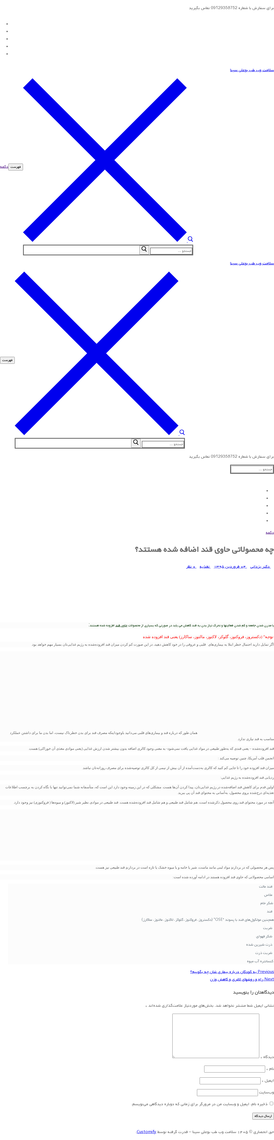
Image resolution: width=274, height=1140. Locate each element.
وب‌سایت (266, 1092)
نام (270, 1069)
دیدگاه (267, 1057)
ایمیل (268, 1080)
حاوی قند (121, 625)
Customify (146, 1132)
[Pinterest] (1, 54)
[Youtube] (1, 39)
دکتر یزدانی (260, 566)
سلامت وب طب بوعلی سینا (252, 70)
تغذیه (205, 566)
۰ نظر (191, 566)
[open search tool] (108, 241)
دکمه (4, 167)
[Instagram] (1, 46)
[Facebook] (1, 24)
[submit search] (144, 250)
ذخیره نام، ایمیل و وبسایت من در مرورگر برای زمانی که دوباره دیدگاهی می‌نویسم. (199, 1104)
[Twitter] (1, 31)
